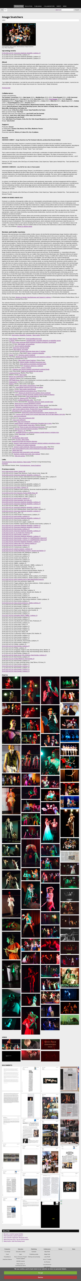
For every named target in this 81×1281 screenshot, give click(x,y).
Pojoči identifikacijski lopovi (34, 338)
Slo (2, 9)
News (64, 6)
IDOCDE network (20, 1261)
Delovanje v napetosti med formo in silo (27, 407)
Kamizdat (34, 1251)
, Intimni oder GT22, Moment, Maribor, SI (19, 543)
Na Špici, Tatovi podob (22, 439)
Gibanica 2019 (24, 398)
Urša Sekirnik (47, 1267)
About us (58, 10)
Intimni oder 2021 (17, 450)
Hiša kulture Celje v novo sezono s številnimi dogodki (27, 411)
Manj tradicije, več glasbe (21, 349)
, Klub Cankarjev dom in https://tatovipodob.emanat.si (23, 579)
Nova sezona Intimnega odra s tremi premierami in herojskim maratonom (33, 448)
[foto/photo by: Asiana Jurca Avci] (69, 995)
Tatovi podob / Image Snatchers (27, 360)
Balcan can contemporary (16, 376)
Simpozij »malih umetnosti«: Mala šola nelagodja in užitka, (30, 447)
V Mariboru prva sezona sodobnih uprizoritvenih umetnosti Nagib (30, 369)
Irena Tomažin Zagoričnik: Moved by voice (16, 1237)
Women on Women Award (24, 226)
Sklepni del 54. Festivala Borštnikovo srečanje (28, 403)
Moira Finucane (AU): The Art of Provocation (16, 1239)
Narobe (11, 355)
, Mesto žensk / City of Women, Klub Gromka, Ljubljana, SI (24, 655)
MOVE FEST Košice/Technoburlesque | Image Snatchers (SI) (39, 412)
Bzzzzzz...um (21, 430)
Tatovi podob (23, 375)
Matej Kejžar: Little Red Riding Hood (14, 1241)
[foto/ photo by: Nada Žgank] (69, 736)
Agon (20, 1254)
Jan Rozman (47, 1262)
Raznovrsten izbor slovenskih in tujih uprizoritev (26, 452)
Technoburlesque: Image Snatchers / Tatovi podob (16, 462)
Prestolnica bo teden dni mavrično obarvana (24, 441)
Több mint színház (20, 456)
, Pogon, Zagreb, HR (13, 471)
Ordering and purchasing (34, 1256)
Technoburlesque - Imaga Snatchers (30, 465)
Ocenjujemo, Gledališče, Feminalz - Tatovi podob (26, 335)
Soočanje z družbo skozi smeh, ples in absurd (27, 454)
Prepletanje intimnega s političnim (33, 366)
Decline (40, 1277)
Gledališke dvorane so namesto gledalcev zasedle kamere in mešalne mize (37, 432)
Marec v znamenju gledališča (35, 353)
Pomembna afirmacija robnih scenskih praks (40, 402)
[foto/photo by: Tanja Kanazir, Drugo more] (69, 869)
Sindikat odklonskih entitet (25, 400)
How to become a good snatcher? (13, 1236)
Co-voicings (7, 1251)
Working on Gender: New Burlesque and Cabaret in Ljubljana (33, 297)
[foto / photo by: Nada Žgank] (11, 682)
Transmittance (7, 1256)
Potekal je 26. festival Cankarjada (26, 445)
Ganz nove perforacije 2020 (26, 418)
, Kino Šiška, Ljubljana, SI (15, 487)
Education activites (20, 1251)
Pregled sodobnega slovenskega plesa (25, 391)
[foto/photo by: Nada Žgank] (30, 779)
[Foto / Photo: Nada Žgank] (69, 844)
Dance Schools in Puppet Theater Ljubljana (20, 1257)
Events (59, 6)
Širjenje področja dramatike (22, 346)
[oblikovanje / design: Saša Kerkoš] (69, 1020)
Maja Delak (22, 434)
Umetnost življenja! (14, 373)
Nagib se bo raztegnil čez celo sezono (32, 371)
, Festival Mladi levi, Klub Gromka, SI (18, 658)
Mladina (11, 384)
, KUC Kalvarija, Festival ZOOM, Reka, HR (20, 493)
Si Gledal (11, 340)
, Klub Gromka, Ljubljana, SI (15, 498)
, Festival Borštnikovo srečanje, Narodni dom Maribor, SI (23, 550)
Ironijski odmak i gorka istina (26, 425)
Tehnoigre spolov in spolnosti (26, 355)
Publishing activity (34, 1254)
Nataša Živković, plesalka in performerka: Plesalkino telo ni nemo (33, 423)
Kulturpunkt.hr (13, 382)
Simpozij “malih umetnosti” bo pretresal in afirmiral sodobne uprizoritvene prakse (37, 443)
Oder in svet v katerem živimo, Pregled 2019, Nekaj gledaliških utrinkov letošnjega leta (37, 409)
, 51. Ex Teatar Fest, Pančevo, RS (17, 532)
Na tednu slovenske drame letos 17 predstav (33, 351)
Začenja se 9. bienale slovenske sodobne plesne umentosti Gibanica (34, 394)
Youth (7, 1254)
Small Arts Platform (7, 1259)
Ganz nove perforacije (20, 416)
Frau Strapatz (53, 99)
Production (19, 6)
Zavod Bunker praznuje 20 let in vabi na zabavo (29, 387)
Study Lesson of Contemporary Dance (20, 1264)
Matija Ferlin (47, 1254)
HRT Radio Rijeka (14, 380)
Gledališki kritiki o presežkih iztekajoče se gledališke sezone (43, 340)
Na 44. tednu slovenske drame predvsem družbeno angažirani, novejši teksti (34, 342)
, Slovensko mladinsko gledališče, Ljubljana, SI (21, 53)
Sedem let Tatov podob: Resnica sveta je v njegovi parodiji (31, 405)
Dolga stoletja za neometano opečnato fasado (33, 364)
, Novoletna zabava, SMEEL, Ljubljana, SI (19, 615)
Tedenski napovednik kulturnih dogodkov (26, 429)
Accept (40, 1273)
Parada (16, 436)
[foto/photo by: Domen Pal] (50, 997)
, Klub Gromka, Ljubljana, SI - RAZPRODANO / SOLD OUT (24, 538)
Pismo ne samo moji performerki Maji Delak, (32, 427)
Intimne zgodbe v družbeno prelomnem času (32, 362)
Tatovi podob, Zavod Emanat (27, 385)
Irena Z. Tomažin (47, 1259)
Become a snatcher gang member (13, 1234)
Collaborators (49, 6)
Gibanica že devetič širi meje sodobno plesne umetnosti (35, 393)
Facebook (5, 463)
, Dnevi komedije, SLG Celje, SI (16, 500)
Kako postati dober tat (32, 396)
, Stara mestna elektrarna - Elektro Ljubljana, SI (21, 603)
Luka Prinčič (47, 1256)
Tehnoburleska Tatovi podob (20, 438)
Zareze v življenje (26, 367)
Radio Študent (13, 338)
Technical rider (6, 88)
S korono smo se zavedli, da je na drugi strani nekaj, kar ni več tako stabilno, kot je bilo (40, 414)
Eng (5, 9)
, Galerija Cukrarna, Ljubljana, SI (17, 549)
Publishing (38, 6)
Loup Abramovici (47, 1264)
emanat (40, 2)
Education (28, 6)
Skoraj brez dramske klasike (21, 347)
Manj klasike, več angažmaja (26, 344)
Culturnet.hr (12, 378)
